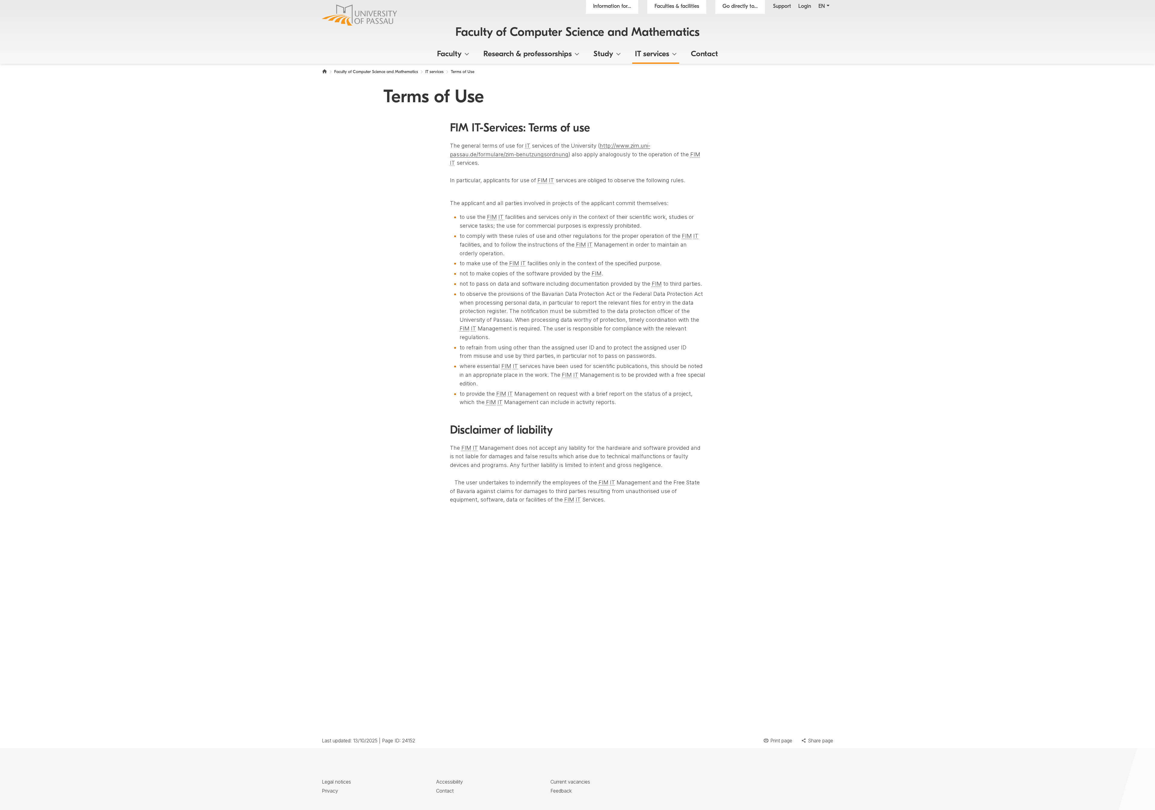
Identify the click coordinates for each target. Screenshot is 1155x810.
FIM (695, 154)
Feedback (561, 791)
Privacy (330, 791)
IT (527, 146)
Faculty (449, 54)
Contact (704, 54)
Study (603, 54)
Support (782, 6)
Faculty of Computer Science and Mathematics (577, 33)
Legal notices (336, 782)
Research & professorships (527, 54)
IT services (652, 54)
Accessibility (449, 782)
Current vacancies (570, 782)
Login (804, 6)
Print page (781, 741)
